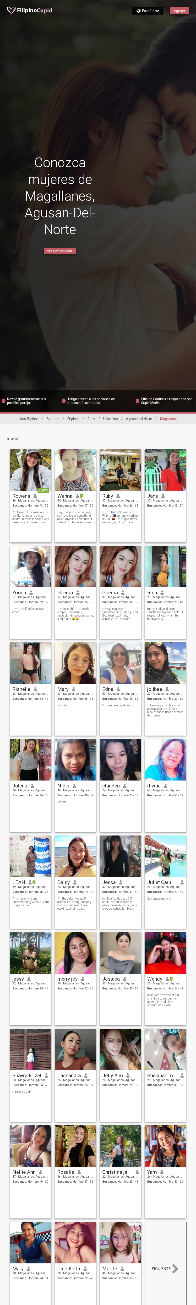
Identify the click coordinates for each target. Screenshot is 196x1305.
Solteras (53, 419)
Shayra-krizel (26, 1075)
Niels (63, 786)
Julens (19, 786)
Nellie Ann (24, 1172)
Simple (61, 802)
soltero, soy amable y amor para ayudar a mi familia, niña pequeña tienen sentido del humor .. (165, 710)
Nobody (62, 705)
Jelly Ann (112, 1075)
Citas (91, 419)
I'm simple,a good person (118, 705)
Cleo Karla (68, 1269)
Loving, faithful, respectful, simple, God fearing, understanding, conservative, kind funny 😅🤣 (75, 614)
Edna (107, 689)
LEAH (18, 882)
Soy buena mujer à (159, 898)
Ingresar (180, 11)
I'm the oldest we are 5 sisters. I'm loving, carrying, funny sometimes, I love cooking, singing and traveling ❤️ (74, 903)
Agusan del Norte (139, 419)
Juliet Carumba (162, 882)
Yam (152, 1172)
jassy (18, 979)
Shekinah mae (162, 1075)
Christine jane (117, 1172)
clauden (111, 786)
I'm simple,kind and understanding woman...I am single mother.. (30, 902)
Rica (152, 592)
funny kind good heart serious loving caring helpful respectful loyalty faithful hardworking (165, 614)
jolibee (154, 689)
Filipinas (73, 419)
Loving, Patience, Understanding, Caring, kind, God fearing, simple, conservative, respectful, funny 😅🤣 (120, 614)
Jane (152, 496)
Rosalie (65, 1172)
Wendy (154, 979)
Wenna (64, 496)
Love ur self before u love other (28, 610)
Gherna (65, 592)
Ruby (107, 496)
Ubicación (110, 419)
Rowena (21, 496)
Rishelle (21, 689)
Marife (109, 1269)
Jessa (109, 882)
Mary (63, 689)
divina (154, 786)
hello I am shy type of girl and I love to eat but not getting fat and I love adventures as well (163, 1000)
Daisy (63, 882)
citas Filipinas (28, 419)
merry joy (67, 979)
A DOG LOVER (21, 1091)
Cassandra (69, 1075)
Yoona (19, 592)
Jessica (111, 979)
